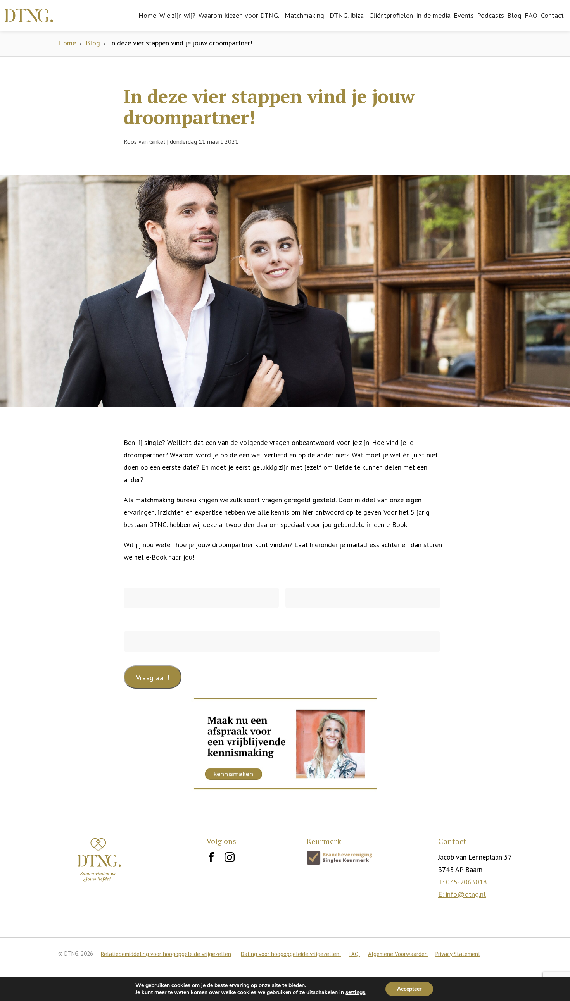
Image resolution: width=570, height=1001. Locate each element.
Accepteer (409, 988)
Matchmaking (304, 15)
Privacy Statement (457, 954)
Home (147, 15)
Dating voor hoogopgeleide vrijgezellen (291, 954)
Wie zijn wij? (177, 15)
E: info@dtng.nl (462, 894)
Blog (514, 15)
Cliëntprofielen (391, 15)
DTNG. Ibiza (347, 15)
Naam (132, 577)
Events (464, 15)
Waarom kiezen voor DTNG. (239, 15)
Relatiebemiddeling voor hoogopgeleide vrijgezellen (166, 954)
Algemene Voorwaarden (398, 954)
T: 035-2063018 (462, 881)
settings (355, 992)
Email (132, 621)
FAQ (531, 15)
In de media (433, 15)
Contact (552, 15)
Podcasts (490, 15)
